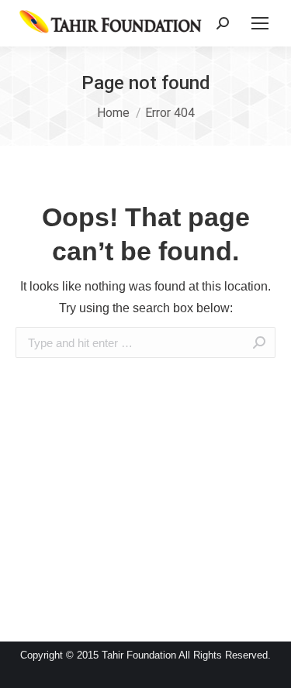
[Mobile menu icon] (259, 23)
